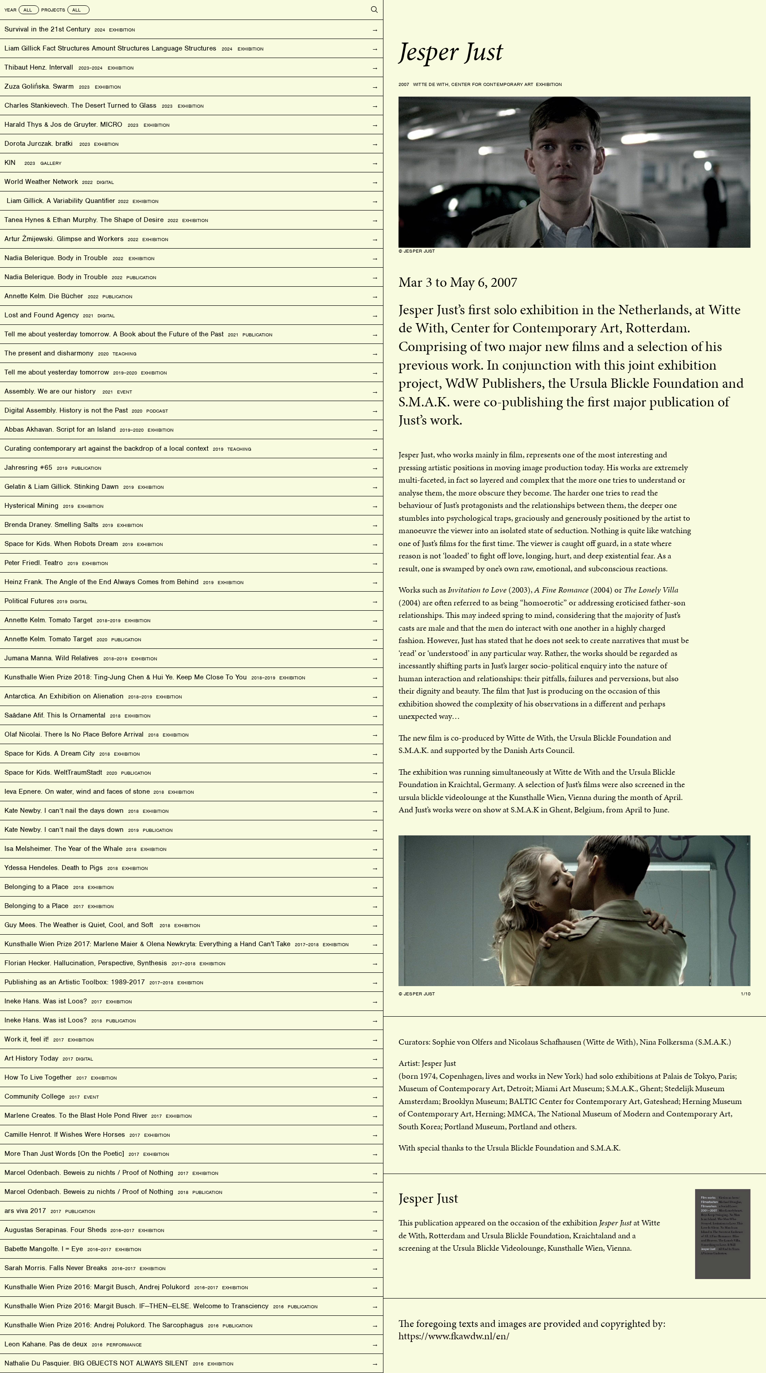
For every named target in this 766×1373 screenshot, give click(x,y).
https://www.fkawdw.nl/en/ (454, 1336)
